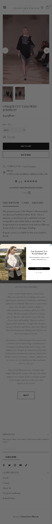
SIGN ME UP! (39, 268)
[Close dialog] (50, 245)
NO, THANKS (39, 272)
